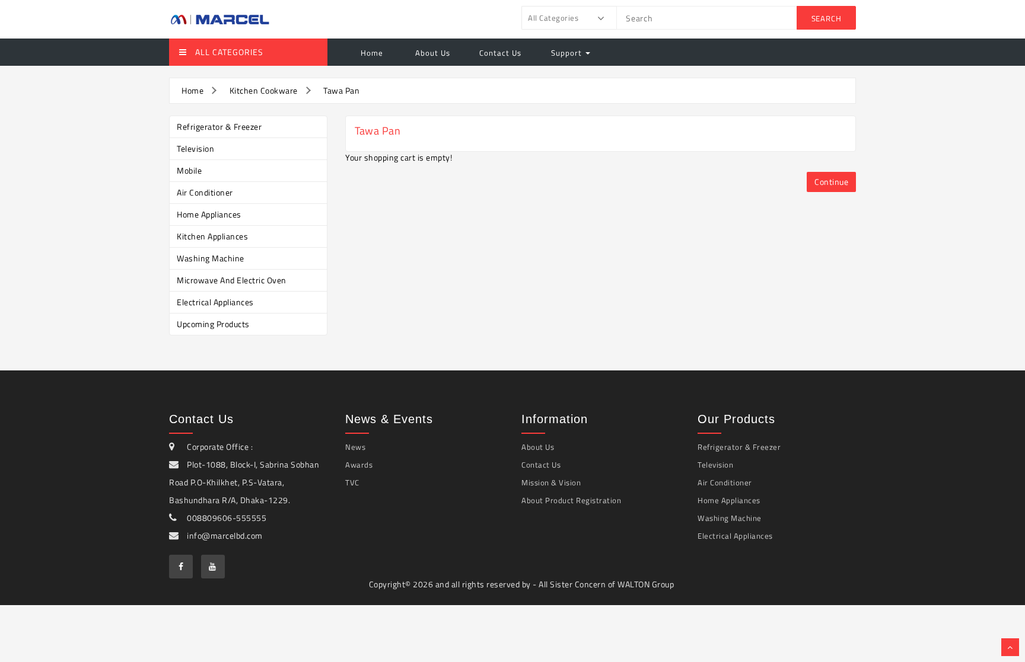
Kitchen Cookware (264, 90)
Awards (359, 465)
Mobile (189, 170)
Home (372, 53)
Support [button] (567, 53)
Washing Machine (210, 258)
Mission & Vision (551, 482)
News (355, 447)
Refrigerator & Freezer (219, 126)
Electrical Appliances (215, 302)
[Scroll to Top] (1010, 647)
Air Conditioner (205, 192)
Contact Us (500, 53)
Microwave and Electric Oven (232, 280)
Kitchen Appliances (212, 236)
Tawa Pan (341, 90)
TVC (352, 482)
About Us (431, 53)
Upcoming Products (213, 324)
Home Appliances (209, 214)
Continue (831, 181)
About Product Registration (571, 500)
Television (195, 148)
